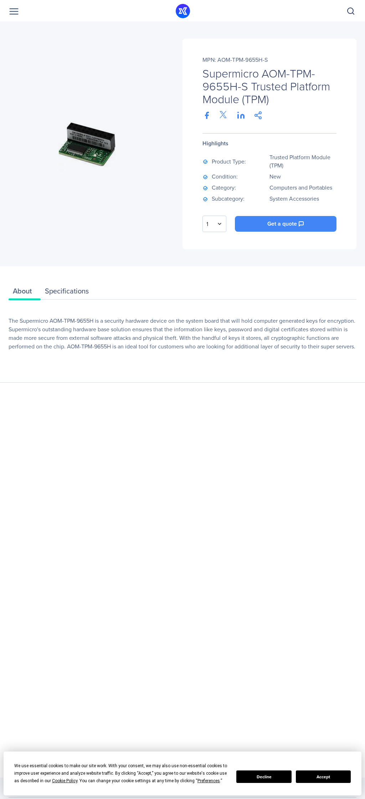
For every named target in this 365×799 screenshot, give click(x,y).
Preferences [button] (208, 780)
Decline (264, 777)
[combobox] (214, 224)
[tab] (25, 292)
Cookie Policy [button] (64, 780)
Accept (323, 777)
